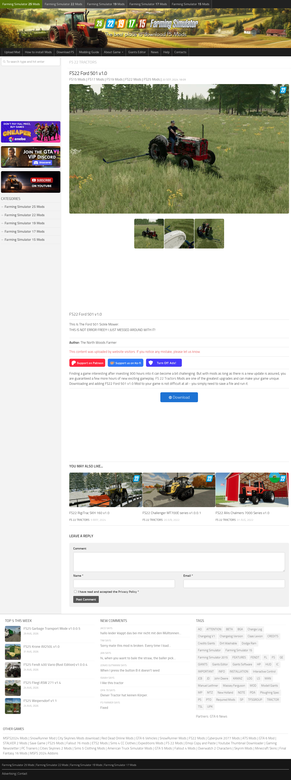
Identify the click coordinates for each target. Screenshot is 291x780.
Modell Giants (269, 685)
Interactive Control (264, 671)
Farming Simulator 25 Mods (18, 765)
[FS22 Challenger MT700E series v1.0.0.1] (179, 490)
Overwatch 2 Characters (215, 748)
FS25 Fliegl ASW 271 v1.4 (42, 683)
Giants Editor (137, 52)
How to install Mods (38, 52)
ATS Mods (249, 738)
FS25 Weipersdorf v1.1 (40, 701)
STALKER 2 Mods (15, 743)
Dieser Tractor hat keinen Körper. (124, 695)
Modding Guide (89, 52)
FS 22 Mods (174, 743)
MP (200, 692)
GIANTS (202, 664)
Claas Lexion (255, 636)
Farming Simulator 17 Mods (25, 231)
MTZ (210, 692)
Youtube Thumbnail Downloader (241, 743)
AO (200, 629)
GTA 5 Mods (163, 748)
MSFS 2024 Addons (44, 753)
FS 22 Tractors (83, 62)
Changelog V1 (206, 636)
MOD (253, 685)
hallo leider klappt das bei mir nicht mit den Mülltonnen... (140, 633)
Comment (79, 548)
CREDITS (272, 636)
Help (166, 52)
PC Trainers (29, 748)
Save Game (37, 743)
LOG (249, 678)
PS (199, 699)
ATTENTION (213, 629)
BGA (240, 629)
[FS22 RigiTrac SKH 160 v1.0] (105, 490)
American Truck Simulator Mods (129, 748)
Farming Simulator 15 (238, 650)
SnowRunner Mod (42, 738)
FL (265, 657)
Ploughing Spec (269, 692)
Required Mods (225, 699)
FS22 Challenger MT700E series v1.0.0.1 (172, 513)
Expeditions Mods (151, 743)
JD (208, 678)
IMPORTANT (206, 671)
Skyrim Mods (243, 748)
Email (188, 576)
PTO (208, 699)
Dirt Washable (228, 643)
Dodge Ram (249, 643)
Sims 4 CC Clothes (123, 743)
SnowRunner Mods (173, 738)
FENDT (255, 657)
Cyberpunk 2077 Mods (223, 738)
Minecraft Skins (266, 748)
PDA (252, 692)
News (154, 52)
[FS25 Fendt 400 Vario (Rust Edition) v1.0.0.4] (13, 670)
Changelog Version (231, 636)
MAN (268, 678)
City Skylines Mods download (78, 738)
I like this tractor (112, 683)
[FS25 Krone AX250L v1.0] (13, 652)
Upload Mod (12, 52)
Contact (22, 773)
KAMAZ (237, 678)
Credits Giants (206, 643)
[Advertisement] (179, 281)
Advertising (9, 773)
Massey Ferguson (234, 685)
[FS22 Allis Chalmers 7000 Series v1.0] (252, 490)
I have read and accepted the (108, 592)
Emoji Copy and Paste (200, 743)
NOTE (241, 692)
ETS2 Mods (100, 743)
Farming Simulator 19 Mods (25, 223)
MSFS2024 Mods (15, 738)
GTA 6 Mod (267, 738)
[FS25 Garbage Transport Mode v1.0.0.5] (13, 634)
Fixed (104, 708)
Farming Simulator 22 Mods (25, 215)
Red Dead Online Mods (117, 738)
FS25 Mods (56, 743)
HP (259, 664)
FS (273, 657)
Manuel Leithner (208, 685)
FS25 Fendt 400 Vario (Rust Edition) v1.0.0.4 (55, 665)
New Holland (225, 692)
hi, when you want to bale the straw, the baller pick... (138, 658)
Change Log (255, 629)
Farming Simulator (209, 650)
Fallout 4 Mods (185, 748)
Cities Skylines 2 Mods (56, 748)
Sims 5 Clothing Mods (89, 748)
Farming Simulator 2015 (213, 657)
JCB (200, 678)
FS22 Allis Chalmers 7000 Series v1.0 (242, 513)
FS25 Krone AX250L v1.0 (42, 647)
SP (241, 699)
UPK (210, 706)
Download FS (65, 52)
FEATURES (239, 657)
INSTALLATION (239, 671)
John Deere (221, 678)
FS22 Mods (197, 738)
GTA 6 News (218, 716)
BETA (229, 629)
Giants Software (242, 664)
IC (277, 664)
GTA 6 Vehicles (146, 738)
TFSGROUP (255, 699)
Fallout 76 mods (77, 743)
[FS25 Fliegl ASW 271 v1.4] (13, 688)
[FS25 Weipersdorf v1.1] (13, 706)
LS (258, 678)
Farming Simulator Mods (21, 4)
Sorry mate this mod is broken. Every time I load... (135, 646)
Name (78, 576)
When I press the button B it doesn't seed (130, 670)
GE (281, 657)
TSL (200, 706)
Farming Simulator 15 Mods (25, 240)
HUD (268, 664)
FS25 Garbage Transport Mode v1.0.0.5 (52, 628)
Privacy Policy (127, 592)
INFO (222, 671)
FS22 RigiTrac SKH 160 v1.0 (89, 513)
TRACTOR (273, 699)
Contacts (180, 52)
